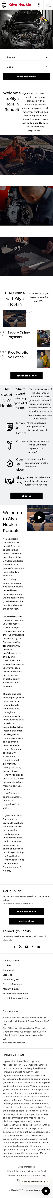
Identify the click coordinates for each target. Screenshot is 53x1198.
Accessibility (10, 970)
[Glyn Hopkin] (20, 4)
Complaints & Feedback (15, 998)
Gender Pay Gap (11, 979)
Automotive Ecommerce (33, 1190)
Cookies (7, 965)
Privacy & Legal (11, 960)
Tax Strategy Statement (15, 993)
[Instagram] (33, 947)
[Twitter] (20, 947)
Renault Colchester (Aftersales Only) (26, 1171)
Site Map (7, 974)
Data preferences (12, 984)
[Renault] (4, 4)
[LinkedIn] (38, 947)
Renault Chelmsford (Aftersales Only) (26, 1175)
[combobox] (26, 57)
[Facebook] (14, 946)
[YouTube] (27, 947)
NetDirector (13, 1190)
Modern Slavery (11, 988)
